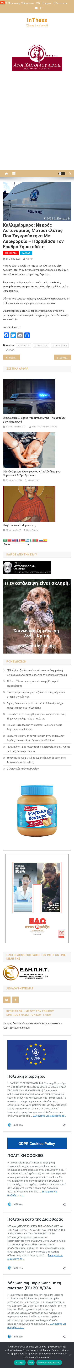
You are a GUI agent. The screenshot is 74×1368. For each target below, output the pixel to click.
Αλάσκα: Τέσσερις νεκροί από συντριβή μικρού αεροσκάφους (33, 683)
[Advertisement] (37, 128)
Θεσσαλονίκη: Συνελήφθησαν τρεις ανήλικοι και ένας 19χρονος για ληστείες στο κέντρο (36, 716)
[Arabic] (5, 540)
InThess (37, 20)
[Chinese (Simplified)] (9, 540)
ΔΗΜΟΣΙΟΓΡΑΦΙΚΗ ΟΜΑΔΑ (44, 427)
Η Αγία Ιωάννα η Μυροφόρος (19, 525)
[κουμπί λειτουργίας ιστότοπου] (61, 173)
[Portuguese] (36, 540)
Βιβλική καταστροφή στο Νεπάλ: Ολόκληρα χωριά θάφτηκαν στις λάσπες (34, 727)
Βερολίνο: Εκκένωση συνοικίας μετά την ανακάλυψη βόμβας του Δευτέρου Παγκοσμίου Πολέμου (35, 738)
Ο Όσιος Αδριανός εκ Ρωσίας (23, 768)
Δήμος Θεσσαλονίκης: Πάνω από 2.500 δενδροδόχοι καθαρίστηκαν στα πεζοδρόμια (35, 705)
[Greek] (27, 540)
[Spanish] (45, 540)
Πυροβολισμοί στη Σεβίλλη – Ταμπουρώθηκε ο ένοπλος (14, 357)
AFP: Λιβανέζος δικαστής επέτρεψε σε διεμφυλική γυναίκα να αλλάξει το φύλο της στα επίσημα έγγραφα (37, 672)
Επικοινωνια (61, 3)
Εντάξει (19, 1362)
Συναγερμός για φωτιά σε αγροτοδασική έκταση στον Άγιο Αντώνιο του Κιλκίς (36, 760)
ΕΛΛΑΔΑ (26, 253)
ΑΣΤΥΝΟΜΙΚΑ (60, 345)
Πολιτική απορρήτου (49, 1362)
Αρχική (48, 3)
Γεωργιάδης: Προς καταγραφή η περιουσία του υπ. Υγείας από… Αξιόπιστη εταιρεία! (38, 749)
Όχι (31, 1362)
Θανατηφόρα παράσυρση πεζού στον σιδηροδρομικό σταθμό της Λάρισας (36, 694)
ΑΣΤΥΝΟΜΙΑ (41, 345)
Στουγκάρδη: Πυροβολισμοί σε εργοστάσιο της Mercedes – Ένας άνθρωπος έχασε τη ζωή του (64, 357)
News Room (33, 480)
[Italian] (32, 540)
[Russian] (41, 540)
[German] (23, 540)
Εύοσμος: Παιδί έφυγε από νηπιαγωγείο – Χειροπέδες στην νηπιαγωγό (34, 420)
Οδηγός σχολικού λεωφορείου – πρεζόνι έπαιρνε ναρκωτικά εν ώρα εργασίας (31, 473)
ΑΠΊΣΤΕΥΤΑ (11, 253)
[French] (18, 540)
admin (29, 258)
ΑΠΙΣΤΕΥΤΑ (23, 345)
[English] (14, 540)
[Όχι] (69, 1355)
